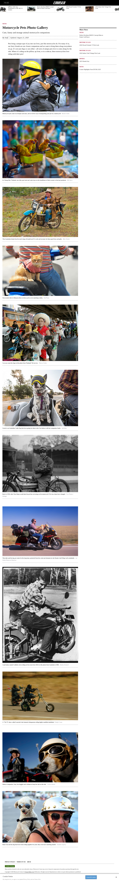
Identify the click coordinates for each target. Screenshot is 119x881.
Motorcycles (85, 42)
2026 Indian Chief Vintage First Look (89, 53)
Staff (6, 38)
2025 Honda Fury (84, 61)
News (4, 23)
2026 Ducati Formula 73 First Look (89, 45)
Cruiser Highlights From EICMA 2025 (90, 69)
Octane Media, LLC (29, 872)
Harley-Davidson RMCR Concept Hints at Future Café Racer (91, 36)
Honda (82, 58)
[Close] (116, 877)
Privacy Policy (10, 862)
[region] (59, 877)
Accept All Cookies (91, 877)
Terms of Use (21, 862)
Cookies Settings (10, 866)
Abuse (29, 862)
